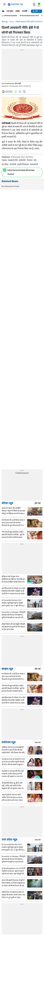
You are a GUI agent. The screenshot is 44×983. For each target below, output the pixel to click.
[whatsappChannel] (39, 4)
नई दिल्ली (13, 164)
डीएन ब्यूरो (18, 83)
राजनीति (25, 11)
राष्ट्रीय (17, 11)
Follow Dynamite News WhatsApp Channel (21, 172)
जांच (35, 160)
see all (38, 742)
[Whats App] (15, 91)
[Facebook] (20, 91)
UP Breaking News (10, 16)
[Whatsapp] (4, 170)
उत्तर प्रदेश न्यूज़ (9, 840)
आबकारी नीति (13, 160)
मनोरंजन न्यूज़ (9, 742)
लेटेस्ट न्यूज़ (7, 503)
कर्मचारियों (22, 160)
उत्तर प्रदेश (10, 11)
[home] (3, 11)
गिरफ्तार (29, 160)
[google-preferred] (7, 91)
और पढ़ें (38, 503)
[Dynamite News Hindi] (15, 4)
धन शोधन (5, 164)
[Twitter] (24, 91)
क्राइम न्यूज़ (7, 669)
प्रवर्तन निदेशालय (23, 164)
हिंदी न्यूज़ (5, 22)
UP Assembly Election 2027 (29, 16)
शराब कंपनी (34, 164)
